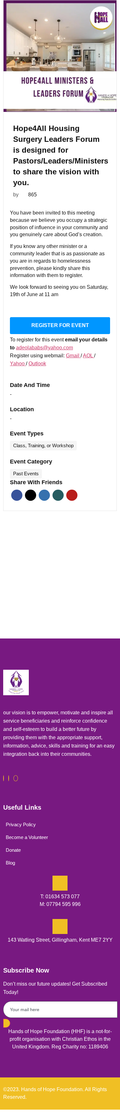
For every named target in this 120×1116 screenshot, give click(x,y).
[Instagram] (8, 778)
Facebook (16, 495)
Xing (58, 495)
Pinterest (71, 495)
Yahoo (18, 363)
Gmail (73, 355)
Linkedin (44, 495)
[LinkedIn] (15, 778)
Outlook (37, 363)
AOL (88, 355)
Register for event (60, 325)
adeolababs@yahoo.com (44, 347)
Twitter (30, 495)
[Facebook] (3, 778)
